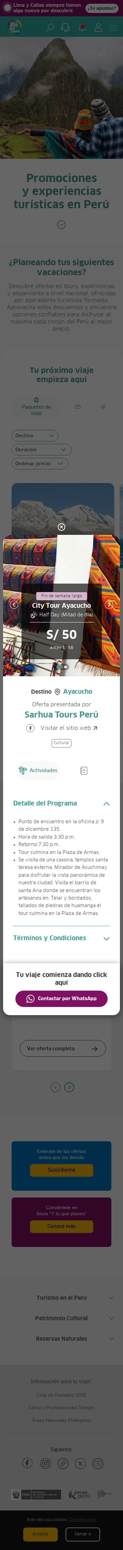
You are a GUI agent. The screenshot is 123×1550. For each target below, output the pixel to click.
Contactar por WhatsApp (67, 998)
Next (109, 605)
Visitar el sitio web (66, 728)
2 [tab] (65, 667)
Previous (14, 605)
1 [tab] (59, 667)
